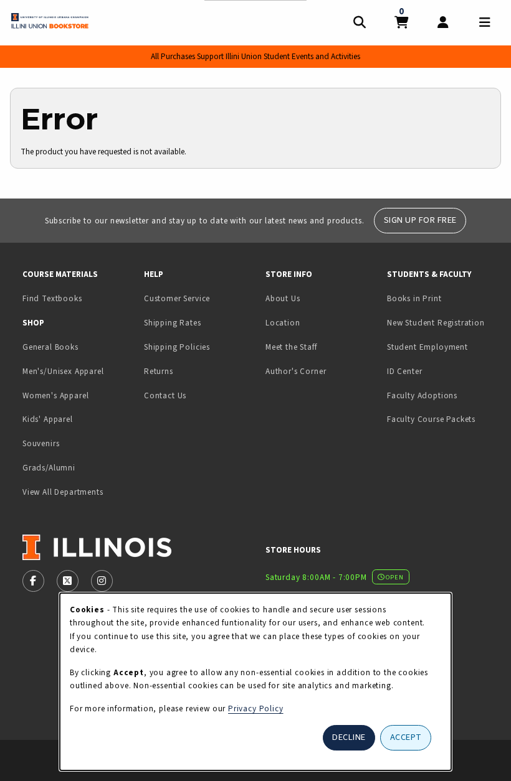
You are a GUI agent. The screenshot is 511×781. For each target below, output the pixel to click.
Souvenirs (40, 443)
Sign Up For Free (420, 220)
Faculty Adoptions (422, 395)
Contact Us (165, 395)
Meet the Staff (291, 347)
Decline (349, 737)
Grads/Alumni (48, 468)
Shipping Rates (172, 323)
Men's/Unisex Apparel (63, 371)
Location (282, 323)
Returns (158, 371)
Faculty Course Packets (431, 419)
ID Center (443, 371)
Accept (406, 737)
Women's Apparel (55, 395)
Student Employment (443, 346)
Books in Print (443, 298)
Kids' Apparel (47, 419)
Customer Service (177, 298)
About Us (282, 298)
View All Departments (62, 492)
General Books (50, 347)
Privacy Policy (256, 708)
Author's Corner (295, 371)
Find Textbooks (52, 298)
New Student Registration (436, 323)
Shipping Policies (177, 347)
